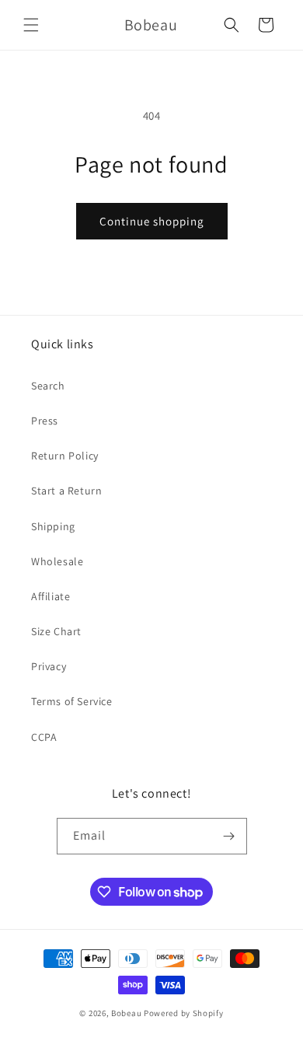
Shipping (53, 526)
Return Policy (65, 456)
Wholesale (57, 561)
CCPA (44, 737)
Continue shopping (151, 221)
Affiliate (50, 596)
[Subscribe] (229, 836)
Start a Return (66, 491)
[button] (31, 25)
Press (44, 421)
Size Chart (56, 631)
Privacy (48, 666)
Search (48, 386)
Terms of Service (72, 701)
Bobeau (126, 1013)
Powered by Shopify (184, 1013)
